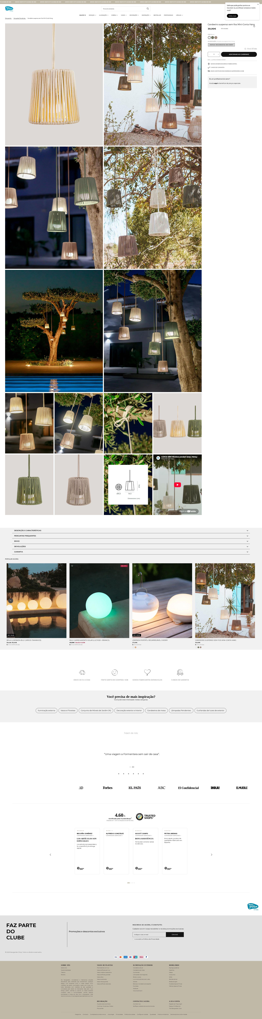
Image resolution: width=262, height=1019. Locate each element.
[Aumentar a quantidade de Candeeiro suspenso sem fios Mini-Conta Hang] (218, 54)
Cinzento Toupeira (215, 37)
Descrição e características (27, 530)
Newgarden (8, 18)
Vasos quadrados (102, 979)
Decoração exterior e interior (129, 710)
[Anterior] (50, 854)
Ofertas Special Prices (175, 986)
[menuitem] (82, 15)
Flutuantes (100, 1008)
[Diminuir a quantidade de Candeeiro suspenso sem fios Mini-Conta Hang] (209, 54)
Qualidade (153, 1014)
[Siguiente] (211, 854)
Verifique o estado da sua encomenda (144, 1006)
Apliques (135, 988)
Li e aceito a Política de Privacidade (147, 939)
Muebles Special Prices (175, 984)
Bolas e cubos (137, 977)
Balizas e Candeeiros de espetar (142, 984)
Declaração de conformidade (178, 1014)
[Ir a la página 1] (128, 882)
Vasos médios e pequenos (104, 972)
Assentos (171, 970)
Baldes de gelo (173, 981)
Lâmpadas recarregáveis (140, 974)
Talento (63, 972)
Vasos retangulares (102, 981)
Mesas (171, 972)
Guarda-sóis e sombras (103, 1004)
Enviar (175, 935)
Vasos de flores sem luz (103, 970)
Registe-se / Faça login (175, 1004)
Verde (212, 37)
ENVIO (17, 541)
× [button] (258, 4)
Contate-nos (136, 1004)
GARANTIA (18, 552)
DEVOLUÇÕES (20, 546)
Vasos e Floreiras (68, 710)
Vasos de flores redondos (104, 984)
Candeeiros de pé (138, 968)
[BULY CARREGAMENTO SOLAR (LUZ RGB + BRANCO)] (99, 600)
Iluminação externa (46, 710)
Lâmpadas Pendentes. (20, 18)
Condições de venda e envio (98, 1014)
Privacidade (119, 1014)
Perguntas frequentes (25, 536)
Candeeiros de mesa (156, 710)
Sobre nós (64, 968)
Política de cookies (130, 1014)
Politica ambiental (163, 1014)
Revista (63, 974)
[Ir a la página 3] (132, 882)
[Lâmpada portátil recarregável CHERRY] (162, 600)
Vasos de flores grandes (103, 974)
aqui (216, 83)
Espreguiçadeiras (174, 968)
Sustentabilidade (66, 970)
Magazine (78, 1014)
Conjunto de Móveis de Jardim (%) (96, 710)
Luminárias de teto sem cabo (141, 979)
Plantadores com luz (103, 968)
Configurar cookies (142, 1014)
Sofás (170, 977)
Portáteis (135, 986)
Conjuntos (172, 974)
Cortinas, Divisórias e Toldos (105, 1006)
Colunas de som (137, 990)
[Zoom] (99, 28)
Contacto (85, 1014)
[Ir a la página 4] (134, 882)
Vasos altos (100, 977)
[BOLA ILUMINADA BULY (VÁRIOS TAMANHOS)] (36, 600)
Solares (135, 981)
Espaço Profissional (174, 1006)
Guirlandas (136, 972)
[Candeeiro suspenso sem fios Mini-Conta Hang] (225, 600)
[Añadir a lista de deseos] (254, 26)
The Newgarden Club (175, 1008)
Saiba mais (232, 16)
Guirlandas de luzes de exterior (210, 710)
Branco (209, 37)
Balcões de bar (173, 979)
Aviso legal (111, 1014)
